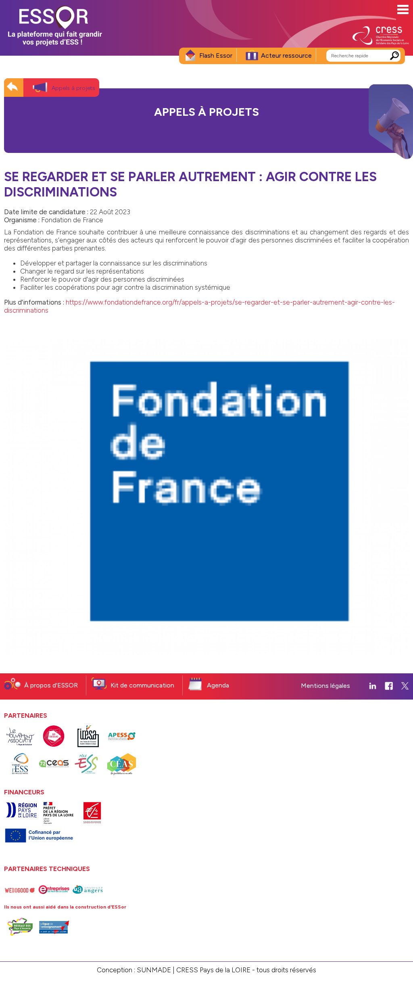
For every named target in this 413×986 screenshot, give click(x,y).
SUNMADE (154, 970)
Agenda (218, 685)
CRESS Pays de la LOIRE (213, 970)
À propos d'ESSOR (51, 685)
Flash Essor (215, 55)
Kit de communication (142, 685)
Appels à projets (73, 88)
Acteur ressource (286, 55)
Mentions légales (325, 685)
